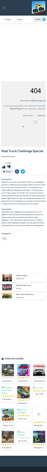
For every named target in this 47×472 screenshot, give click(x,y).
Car (4, 238)
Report (9, 171)
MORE (38, 19)
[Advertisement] (23, 52)
